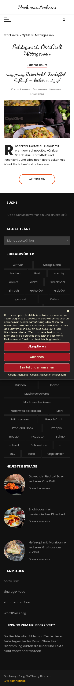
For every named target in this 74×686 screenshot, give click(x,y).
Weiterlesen (37, 179)
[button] (68, 311)
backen (15, 273)
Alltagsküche (52, 265)
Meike (41, 94)
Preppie (56, 428)
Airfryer (18, 265)
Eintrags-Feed (14, 591)
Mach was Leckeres (37, 7)
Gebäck (59, 291)
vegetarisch (55, 454)
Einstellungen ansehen (37, 367)
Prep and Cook (22, 428)
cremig (59, 273)
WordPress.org (15, 613)
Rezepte (37, 436)
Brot (37, 273)
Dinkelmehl (57, 282)
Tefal (31, 454)
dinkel (34, 282)
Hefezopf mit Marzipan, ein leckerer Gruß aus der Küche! (48, 547)
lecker (54, 385)
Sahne (60, 436)
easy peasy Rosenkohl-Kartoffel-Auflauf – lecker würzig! (37, 77)
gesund (20, 299)
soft (62, 445)
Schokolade (39, 445)
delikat (14, 282)
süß (12, 454)
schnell (14, 445)
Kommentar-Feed (17, 602)
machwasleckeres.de (26, 411)
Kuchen (20, 385)
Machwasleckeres (37, 394)
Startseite (11, 35)
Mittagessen (20, 419)
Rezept (14, 436)
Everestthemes (15, 681)
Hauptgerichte (37, 65)
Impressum (59, 374)
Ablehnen (37, 357)
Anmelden (11, 581)
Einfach (14, 291)
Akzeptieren (37, 346)
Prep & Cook (54, 419)
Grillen (54, 299)
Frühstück (36, 291)
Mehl (60, 411)
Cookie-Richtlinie (18, 374)
